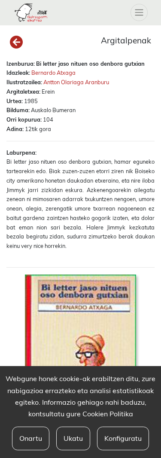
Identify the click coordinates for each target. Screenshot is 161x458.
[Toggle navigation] (139, 12)
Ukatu (73, 438)
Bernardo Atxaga (53, 72)
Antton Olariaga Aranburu (76, 82)
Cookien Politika (107, 413)
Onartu (30, 438)
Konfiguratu (123, 438)
